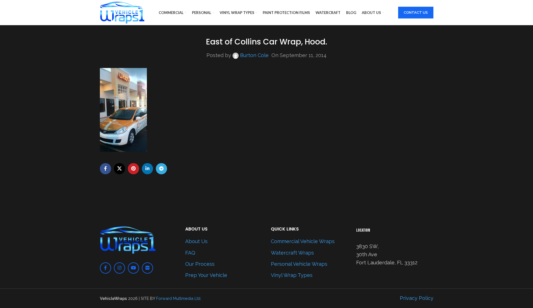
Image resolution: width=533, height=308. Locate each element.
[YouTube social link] (133, 268)
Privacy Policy (416, 298)
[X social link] (119, 168)
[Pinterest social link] (133, 168)
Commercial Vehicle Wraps (303, 241)
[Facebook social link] (105, 168)
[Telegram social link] (161, 168)
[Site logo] (122, 12)
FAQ (190, 253)
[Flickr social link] (147, 268)
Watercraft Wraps (292, 253)
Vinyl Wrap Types (292, 275)
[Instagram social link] (119, 268)
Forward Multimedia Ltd (178, 298)
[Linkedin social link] (147, 168)
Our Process (200, 264)
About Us (196, 241)
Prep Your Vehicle (206, 275)
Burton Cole (254, 55)
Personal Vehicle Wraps (299, 264)
